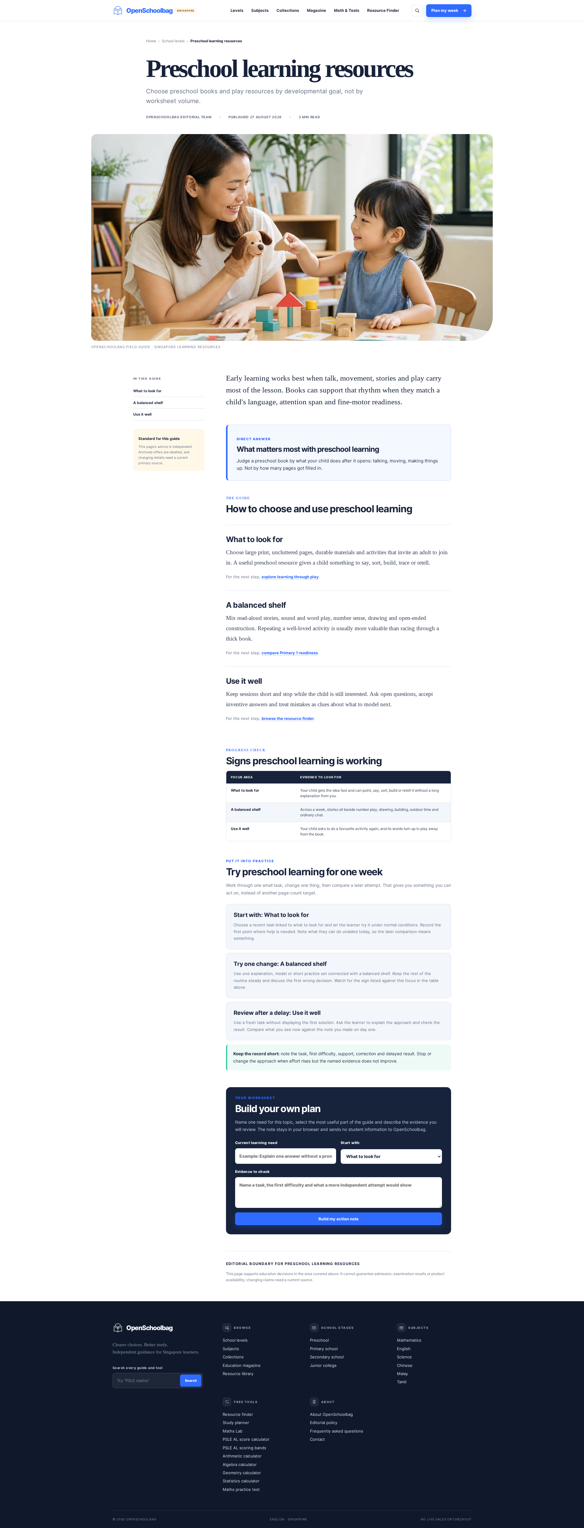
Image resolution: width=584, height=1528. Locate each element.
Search (191, 1380)
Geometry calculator (242, 1472)
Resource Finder (383, 10)
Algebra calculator (240, 1464)
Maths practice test (241, 1489)
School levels (173, 41)
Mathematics (409, 1340)
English (404, 1348)
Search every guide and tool (138, 1368)
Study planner (236, 1422)
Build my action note (338, 1218)
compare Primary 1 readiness (290, 652)
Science (404, 1356)
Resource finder (238, 1414)
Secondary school (327, 1356)
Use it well (142, 414)
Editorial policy (323, 1422)
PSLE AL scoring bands (244, 1447)
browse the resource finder (288, 718)
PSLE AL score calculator (246, 1439)
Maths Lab (232, 1431)
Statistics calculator (241, 1480)
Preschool (319, 1340)
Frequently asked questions (336, 1431)
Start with (350, 1142)
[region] (338, 806)
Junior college (323, 1365)
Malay (402, 1373)
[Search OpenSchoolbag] (417, 10)
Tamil (401, 1381)
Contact (317, 1439)
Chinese (404, 1365)
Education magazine (242, 1365)
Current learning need (256, 1142)
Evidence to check (252, 1171)
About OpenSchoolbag (331, 1414)
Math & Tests (346, 10)
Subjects (260, 10)
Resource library (238, 1373)
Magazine (316, 10)
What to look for (147, 391)
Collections (287, 10)
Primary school (324, 1348)
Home (151, 41)
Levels (237, 10)
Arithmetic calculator (242, 1456)
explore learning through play (290, 576)
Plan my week (448, 10)
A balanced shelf (148, 402)
